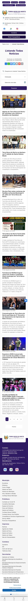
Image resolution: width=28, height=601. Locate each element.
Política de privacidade (15, 587)
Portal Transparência (14, 37)
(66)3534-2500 (12, 452)
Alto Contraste (14, 2)
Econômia (5, 483)
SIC (3, 546)
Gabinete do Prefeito (8, 557)
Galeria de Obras (7, 489)
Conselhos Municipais (8, 504)
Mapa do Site (22, 2)
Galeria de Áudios (7, 533)
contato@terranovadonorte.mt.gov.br (12, 450)
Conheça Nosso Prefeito (9, 512)
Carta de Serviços (7, 549)
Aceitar (14, 590)
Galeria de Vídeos (7, 535)
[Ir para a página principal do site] (14, 12)
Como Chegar (6, 487)
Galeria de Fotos (6, 531)
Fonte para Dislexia (9, 5)
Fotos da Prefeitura (7, 508)
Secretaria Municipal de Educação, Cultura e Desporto (12, 567)
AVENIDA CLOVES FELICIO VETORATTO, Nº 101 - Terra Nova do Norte (15, 18)
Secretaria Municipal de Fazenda (11, 570)
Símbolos (4, 485)
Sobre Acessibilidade (20, 5)
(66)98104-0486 (12, 453)
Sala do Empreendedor (8, 537)
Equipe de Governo (7, 506)
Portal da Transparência (9, 520)
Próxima (14, 426)
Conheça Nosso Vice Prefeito (10, 514)
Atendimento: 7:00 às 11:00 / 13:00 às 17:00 (14, 24)
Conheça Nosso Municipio (9, 495)
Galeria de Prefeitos (7, 510)
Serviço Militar (6, 518)
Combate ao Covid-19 (8, 502)
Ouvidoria (14, 33)
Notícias (4, 527)
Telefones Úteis (6, 551)
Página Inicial (5, 44)
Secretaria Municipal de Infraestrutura (13, 572)
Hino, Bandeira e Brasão (9, 493)
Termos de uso (17, 585)
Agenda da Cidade (7, 529)
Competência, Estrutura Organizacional (13, 516)
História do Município (8, 491)
